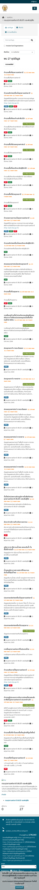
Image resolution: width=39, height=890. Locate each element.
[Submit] (32, 40)
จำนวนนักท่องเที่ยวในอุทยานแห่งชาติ (17, 93)
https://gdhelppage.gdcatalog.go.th (14, 847)
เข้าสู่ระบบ (34, 2)
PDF (6, 81)
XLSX (10, 81)
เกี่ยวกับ (20, 28)
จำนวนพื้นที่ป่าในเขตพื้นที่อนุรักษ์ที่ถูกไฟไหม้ (19, 732)
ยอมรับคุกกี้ (19, 887)
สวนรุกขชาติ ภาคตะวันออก (14, 348)
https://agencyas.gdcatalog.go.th (13, 856)
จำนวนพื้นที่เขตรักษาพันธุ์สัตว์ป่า (16, 168)
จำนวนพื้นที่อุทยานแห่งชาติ (14, 72)
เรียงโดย (6, 52)
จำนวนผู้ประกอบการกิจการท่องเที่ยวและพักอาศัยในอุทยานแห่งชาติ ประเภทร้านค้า (19, 698)
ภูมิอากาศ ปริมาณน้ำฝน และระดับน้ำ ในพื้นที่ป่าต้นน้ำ (18, 548)
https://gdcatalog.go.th (25, 837)
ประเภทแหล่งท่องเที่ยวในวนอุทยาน (16, 625)
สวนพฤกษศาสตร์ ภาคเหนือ (14, 466)
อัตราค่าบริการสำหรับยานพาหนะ (16, 522)
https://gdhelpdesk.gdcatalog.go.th (14, 851)
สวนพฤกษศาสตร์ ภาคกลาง (14, 437)
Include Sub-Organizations (14, 46)
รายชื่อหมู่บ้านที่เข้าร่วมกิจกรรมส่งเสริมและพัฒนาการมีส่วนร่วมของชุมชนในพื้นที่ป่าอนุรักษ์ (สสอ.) (19, 317)
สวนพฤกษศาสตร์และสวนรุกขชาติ (16, 264)
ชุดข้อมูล (10, 28)
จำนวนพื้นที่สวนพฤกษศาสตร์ (14, 144)
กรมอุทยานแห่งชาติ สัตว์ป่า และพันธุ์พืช (19, 20)
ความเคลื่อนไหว (12, 32)
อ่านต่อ (4, 795)
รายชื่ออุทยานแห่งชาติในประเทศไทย (17, 649)
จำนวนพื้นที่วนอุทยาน (12, 291)
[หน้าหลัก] (3, 17)
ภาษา (3, 864)
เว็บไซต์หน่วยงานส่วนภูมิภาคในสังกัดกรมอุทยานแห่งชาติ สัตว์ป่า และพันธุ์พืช (18, 497)
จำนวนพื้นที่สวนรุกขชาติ (13, 194)
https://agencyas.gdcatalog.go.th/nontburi (17, 860)
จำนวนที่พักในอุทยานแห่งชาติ (14, 758)
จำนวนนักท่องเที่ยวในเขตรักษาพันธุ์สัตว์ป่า (19, 243)
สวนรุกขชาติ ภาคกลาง (12, 378)
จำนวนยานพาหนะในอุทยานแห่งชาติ (17, 218)
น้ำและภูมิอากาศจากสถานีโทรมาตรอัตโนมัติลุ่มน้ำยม (16, 571)
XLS (6, 252)
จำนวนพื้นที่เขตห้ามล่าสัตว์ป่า (14, 118)
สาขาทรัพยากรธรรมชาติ (28, 124)
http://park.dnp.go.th (11, 103)
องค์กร (9, 17)
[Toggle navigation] (34, 8)
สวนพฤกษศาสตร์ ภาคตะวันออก (15, 409)
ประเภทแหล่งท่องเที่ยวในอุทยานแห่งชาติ (18, 597)
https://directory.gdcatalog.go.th (13, 842)
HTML (6, 106)
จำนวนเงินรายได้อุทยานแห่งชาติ (15, 670)
